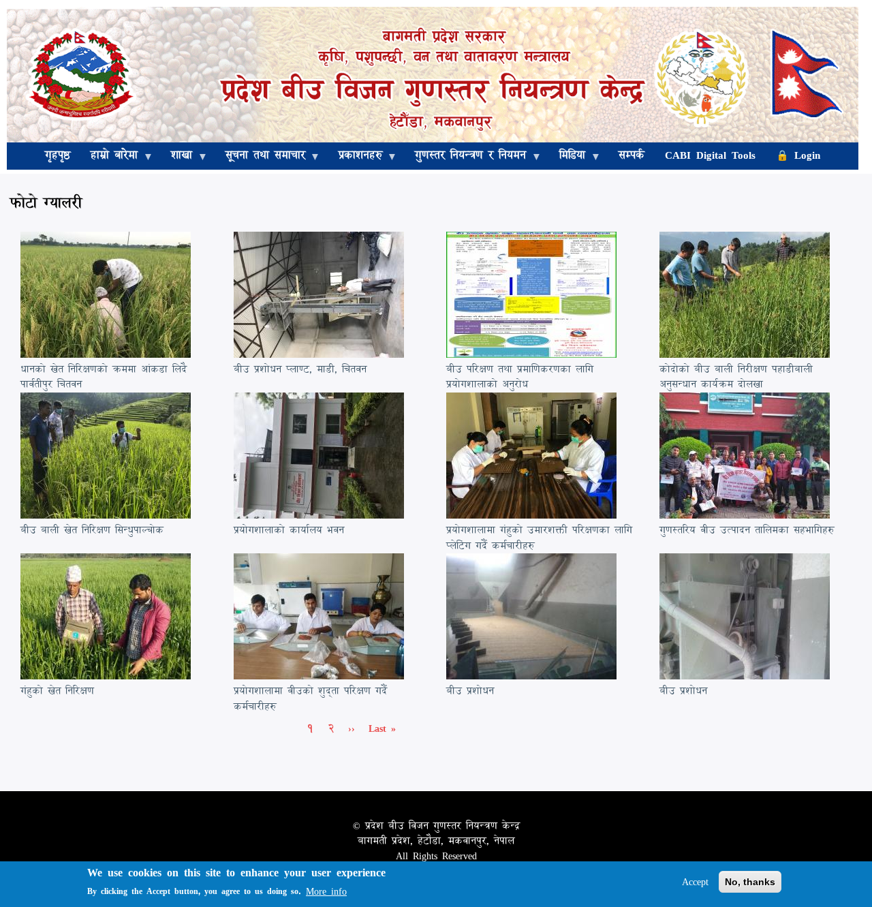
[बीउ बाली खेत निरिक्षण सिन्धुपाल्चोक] (105, 515)
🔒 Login (798, 155)
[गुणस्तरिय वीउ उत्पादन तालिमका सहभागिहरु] (744, 515)
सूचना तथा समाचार (260, 157)
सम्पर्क (631, 155)
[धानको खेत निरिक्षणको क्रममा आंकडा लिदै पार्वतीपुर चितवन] (105, 354)
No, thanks (750, 881)
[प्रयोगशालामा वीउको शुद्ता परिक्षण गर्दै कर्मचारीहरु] (319, 675)
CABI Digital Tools (710, 155)
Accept (695, 881)
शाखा (176, 157)
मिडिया (567, 157)
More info (326, 891)
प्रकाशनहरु (355, 157)
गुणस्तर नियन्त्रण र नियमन (465, 157)
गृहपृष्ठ (57, 155)
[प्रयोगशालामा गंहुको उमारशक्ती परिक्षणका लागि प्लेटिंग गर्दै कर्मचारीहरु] (531, 515)
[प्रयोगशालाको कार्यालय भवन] (319, 515)
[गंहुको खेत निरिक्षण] (105, 675)
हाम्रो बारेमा (109, 157)
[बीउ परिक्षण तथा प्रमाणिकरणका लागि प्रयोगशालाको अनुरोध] (531, 354)
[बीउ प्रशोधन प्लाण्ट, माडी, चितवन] (319, 354)
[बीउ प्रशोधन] (531, 675)
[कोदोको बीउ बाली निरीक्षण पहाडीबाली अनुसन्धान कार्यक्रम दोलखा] (744, 354)
